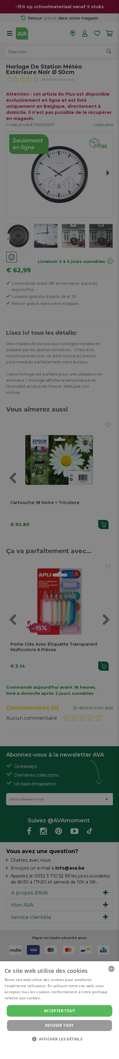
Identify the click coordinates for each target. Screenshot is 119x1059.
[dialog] (59, 1010)
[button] (59, 1038)
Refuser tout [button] (59, 1025)
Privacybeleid (56, 1047)
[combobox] (111, 969)
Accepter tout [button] (59, 1010)
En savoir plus (54, 998)
